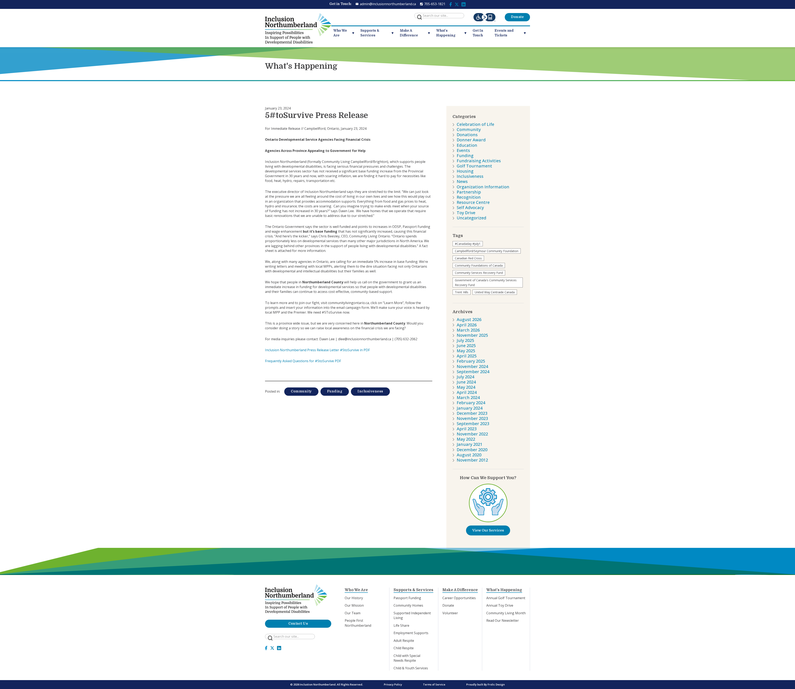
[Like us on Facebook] (450, 4)
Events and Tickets (504, 33)
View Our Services (488, 530)
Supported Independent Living (412, 615)
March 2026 (468, 330)
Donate (517, 17)
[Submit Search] (419, 17)
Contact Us (298, 623)
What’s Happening (445, 33)
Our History (354, 598)
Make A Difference (409, 33)
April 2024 (467, 392)
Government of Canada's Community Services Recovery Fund (486, 282)
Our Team (352, 613)
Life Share (401, 625)
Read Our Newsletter (502, 620)
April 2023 (467, 429)
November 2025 (472, 335)
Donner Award (471, 140)
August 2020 (469, 455)
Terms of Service (434, 684)
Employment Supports (411, 633)
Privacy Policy (393, 684)
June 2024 (466, 382)
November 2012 (472, 460)
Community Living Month (506, 613)
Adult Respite (404, 640)
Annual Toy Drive (499, 605)
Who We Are (340, 33)
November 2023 (472, 418)
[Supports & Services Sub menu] (394, 33)
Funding (334, 391)
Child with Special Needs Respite (407, 658)
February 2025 (471, 361)
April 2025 (467, 356)
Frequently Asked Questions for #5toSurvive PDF (303, 361)
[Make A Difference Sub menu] (430, 33)
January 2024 (469, 408)
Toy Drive (466, 212)
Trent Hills (461, 292)
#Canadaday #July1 (468, 244)
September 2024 (473, 371)
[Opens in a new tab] (484, 17)
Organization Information (483, 187)
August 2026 (469, 319)
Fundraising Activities (479, 161)
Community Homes (408, 605)
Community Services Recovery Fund (479, 273)
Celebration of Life (475, 124)
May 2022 (466, 439)
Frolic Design (496, 684)
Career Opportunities (459, 598)
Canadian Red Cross (468, 258)
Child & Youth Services (411, 668)
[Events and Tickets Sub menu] (526, 33)
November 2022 (472, 434)
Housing (465, 171)
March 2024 (468, 397)
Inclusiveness (370, 391)
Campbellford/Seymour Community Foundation (486, 251)
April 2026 (467, 325)
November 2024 (472, 366)
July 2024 (465, 377)
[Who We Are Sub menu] (354, 33)
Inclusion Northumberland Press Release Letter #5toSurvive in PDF (317, 350)
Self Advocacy (470, 207)
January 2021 (469, 444)
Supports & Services (369, 33)
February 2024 (471, 402)
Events (463, 150)
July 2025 (465, 340)
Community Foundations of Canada (479, 265)
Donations (467, 134)
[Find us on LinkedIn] (463, 4)
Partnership (469, 192)
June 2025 (466, 345)
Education (467, 145)
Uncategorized (471, 218)
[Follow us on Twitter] (457, 4)
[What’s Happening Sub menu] (467, 33)
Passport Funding (407, 598)
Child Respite (404, 648)
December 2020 (472, 449)
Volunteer (450, 613)
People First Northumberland (358, 623)
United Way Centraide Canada (495, 292)
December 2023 (472, 413)
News (462, 181)
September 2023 (473, 423)
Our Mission (354, 605)
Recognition (469, 197)
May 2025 (466, 351)
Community (301, 391)
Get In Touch (478, 33)
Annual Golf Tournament (505, 598)
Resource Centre (473, 202)
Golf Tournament (474, 166)
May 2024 (466, 387)
